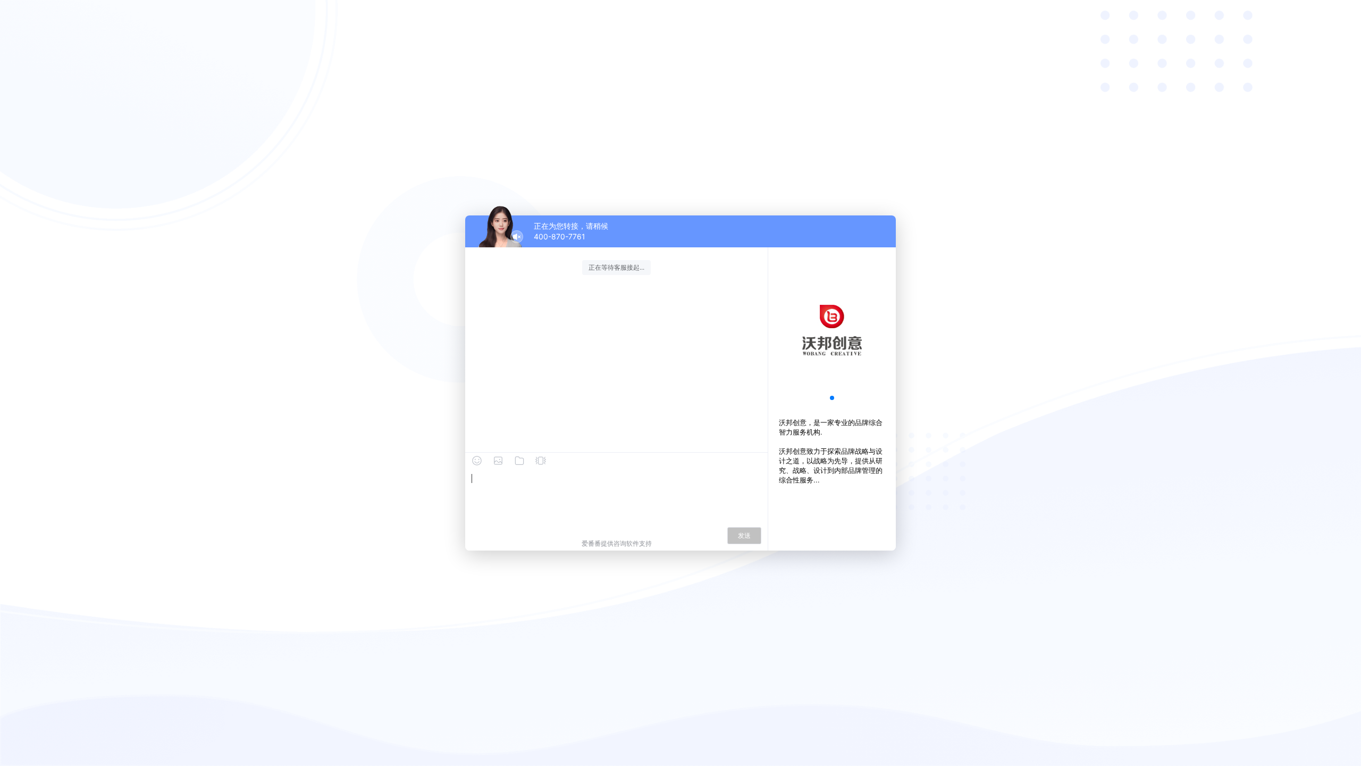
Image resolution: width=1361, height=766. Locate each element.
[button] (832, 398)
